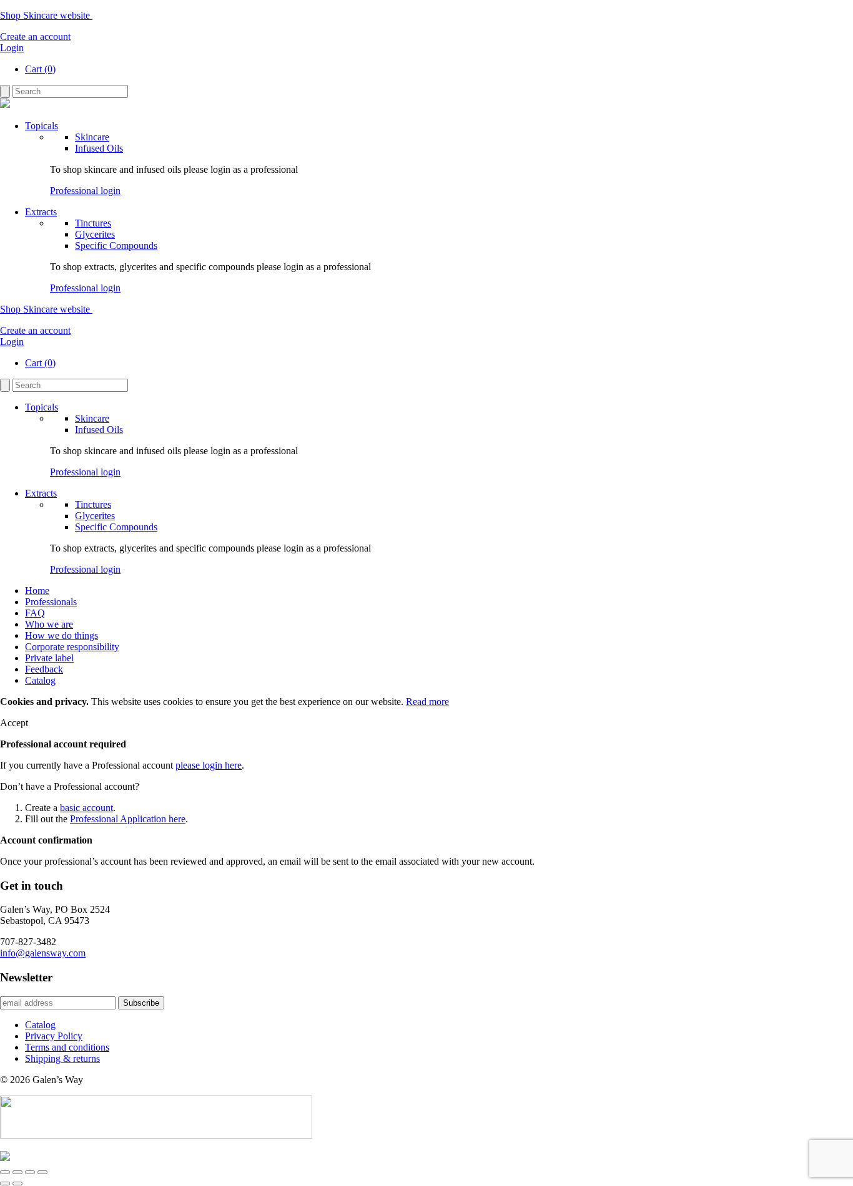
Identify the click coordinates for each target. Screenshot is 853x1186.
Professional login (85, 190)
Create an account (35, 36)
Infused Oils (99, 148)
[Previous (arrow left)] (5, 1183)
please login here (208, 765)
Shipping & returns (62, 1058)
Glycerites (95, 234)
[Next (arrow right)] (17, 1183)
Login (12, 47)
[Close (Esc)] (42, 1172)
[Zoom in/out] (5, 1172)
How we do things (61, 635)
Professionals (51, 601)
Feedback (44, 669)
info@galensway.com (43, 953)
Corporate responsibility (72, 646)
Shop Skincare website (46, 15)
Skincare (92, 137)
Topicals (41, 125)
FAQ (35, 613)
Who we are (49, 624)
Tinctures (93, 223)
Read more (427, 701)
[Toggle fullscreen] (17, 1172)
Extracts (41, 212)
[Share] (30, 1172)
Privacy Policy (53, 1036)
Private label (49, 658)
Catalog (40, 680)
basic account (86, 807)
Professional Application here (127, 819)
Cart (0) (40, 69)
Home (37, 590)
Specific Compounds (116, 245)
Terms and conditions (67, 1047)
